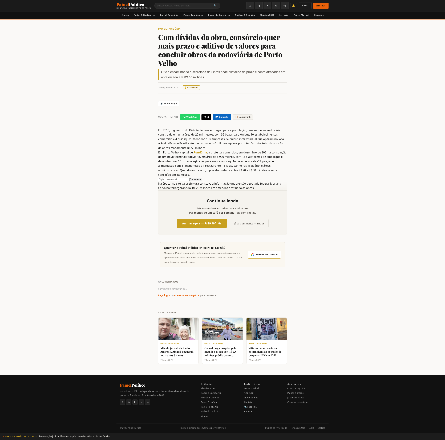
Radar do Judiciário (219, 15)
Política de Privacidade (276, 427)
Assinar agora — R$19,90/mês (201, 223)
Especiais (319, 15)
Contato (248, 402)
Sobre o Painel (251, 388)
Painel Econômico (193, 15)
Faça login (164, 295)
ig (259, 5)
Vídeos (204, 416)
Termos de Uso (297, 427)
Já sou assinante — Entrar (249, 223)
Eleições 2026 (267, 15)
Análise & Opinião (245, 15)
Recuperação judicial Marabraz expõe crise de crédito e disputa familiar (74, 436)
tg (285, 5)
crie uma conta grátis (186, 295)
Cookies (321, 427)
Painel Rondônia (169, 15)
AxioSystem (220, 427)
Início (125, 15)
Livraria (283, 15)
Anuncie (248, 411)
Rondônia (200, 152)
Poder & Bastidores (144, 15)
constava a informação (215, 183)
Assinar (320, 5)
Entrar (305, 5)
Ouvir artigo (168, 103)
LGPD (311, 427)
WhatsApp (191, 117)
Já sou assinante (295, 397)
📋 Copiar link (242, 117)
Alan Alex (248, 392)
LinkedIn (223, 117)
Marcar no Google (267, 254)
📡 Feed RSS (250, 406)
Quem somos (251, 397)
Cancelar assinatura (297, 402)
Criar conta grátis (296, 388)
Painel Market (301, 15)
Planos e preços (295, 392)
